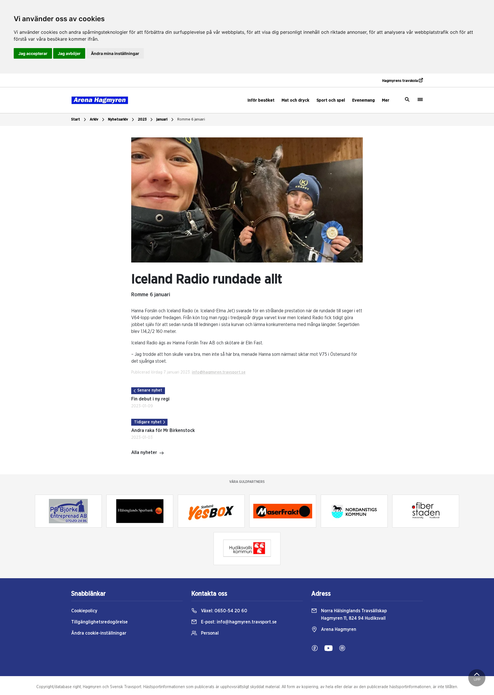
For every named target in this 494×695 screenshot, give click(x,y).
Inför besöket (261, 100)
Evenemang (363, 100)
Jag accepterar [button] (32, 53)
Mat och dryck (295, 100)
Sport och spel (330, 100)
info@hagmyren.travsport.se (219, 372)
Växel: (223, 611)
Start (75, 119)
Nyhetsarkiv (118, 119)
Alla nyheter (144, 452)
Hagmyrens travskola (400, 81)
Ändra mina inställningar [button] (115, 53)
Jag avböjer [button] (69, 53)
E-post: (238, 622)
